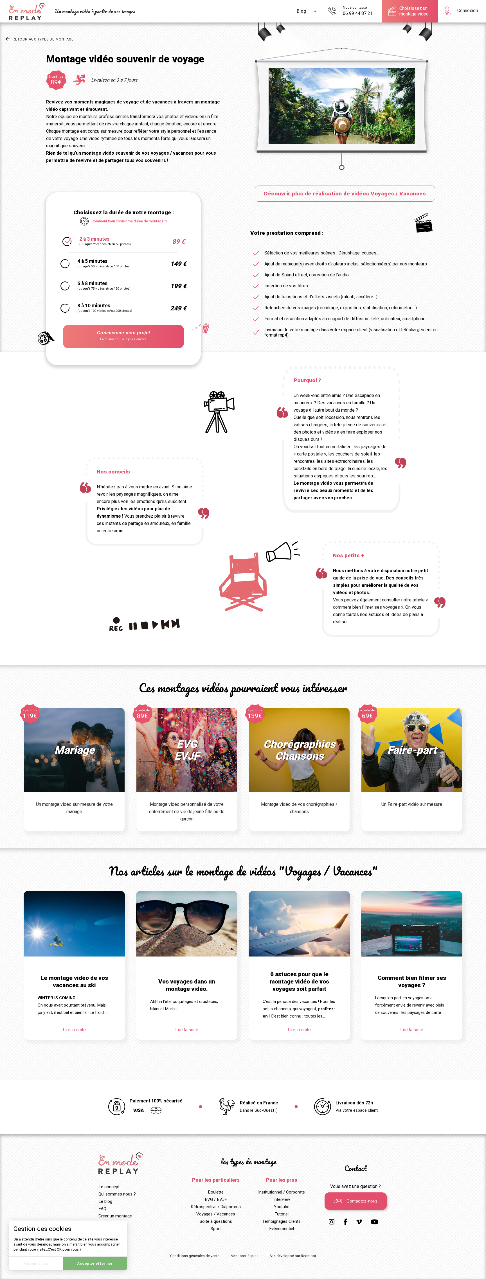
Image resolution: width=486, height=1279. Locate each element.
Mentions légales (244, 1256)
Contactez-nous (362, 1201)
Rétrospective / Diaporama (216, 1206)
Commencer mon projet (123, 335)
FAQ (102, 1208)
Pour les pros (281, 1180)
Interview (281, 1199)
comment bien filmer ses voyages (366, 607)
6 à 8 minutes (103, 285)
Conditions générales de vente (194, 1256)
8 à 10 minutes (104, 308)
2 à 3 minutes (104, 241)
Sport (216, 1228)
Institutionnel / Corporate (281, 1192)
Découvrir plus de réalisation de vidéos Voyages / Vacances (345, 193)
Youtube (281, 1206)
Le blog (105, 1201)
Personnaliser (36, 1263)
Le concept (109, 1186)
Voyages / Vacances (215, 1214)
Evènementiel (281, 1228)
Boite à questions (215, 1221)
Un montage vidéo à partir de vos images (95, 11)
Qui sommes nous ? (117, 1194)
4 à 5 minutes (103, 263)
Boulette (216, 1192)
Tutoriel (282, 1214)
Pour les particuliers (216, 1180)
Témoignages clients (281, 1221)
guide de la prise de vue (358, 578)
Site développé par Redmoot (293, 1256)
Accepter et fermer (94, 1263)
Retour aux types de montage (43, 39)
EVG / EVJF (216, 1199)
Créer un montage (115, 1216)
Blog (301, 11)
